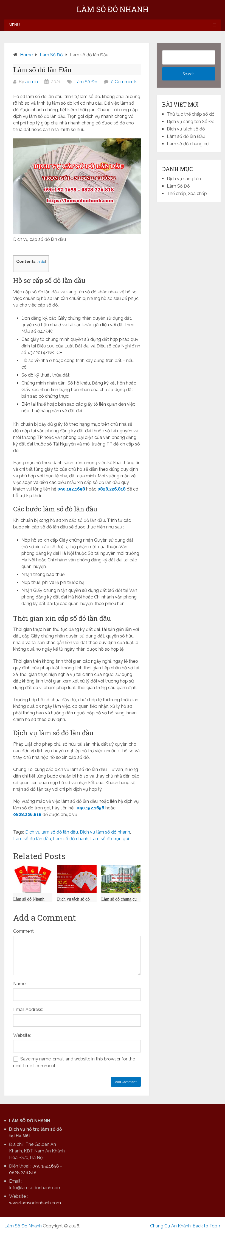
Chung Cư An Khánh (170, 1226)
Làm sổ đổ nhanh (70, 838)
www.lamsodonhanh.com (35, 1202)
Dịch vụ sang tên (184, 178)
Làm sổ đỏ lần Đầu (186, 136)
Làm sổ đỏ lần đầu (32, 838)
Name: (19, 983)
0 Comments (124, 81)
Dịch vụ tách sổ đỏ (186, 129)
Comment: (24, 931)
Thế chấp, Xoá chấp (187, 193)
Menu (14, 25)
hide (41, 261)
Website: (22, 1035)
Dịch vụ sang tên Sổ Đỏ (191, 121)
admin (31, 81)
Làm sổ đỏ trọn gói (109, 838)
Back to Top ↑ (207, 1226)
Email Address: (28, 1009)
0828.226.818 (111, 489)
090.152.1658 (71, 489)
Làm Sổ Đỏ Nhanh (112, 9)
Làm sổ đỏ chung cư (188, 143)
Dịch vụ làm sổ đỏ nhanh (105, 832)
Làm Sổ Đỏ (85, 81)
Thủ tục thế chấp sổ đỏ (191, 114)
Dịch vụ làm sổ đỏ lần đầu (51, 832)
